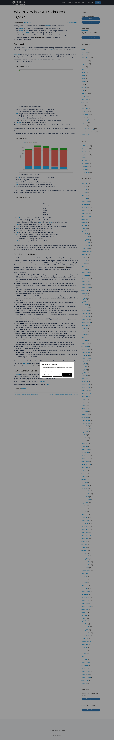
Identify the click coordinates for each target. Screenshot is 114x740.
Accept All (67, 374)
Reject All (57, 374)
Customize (47, 374)
